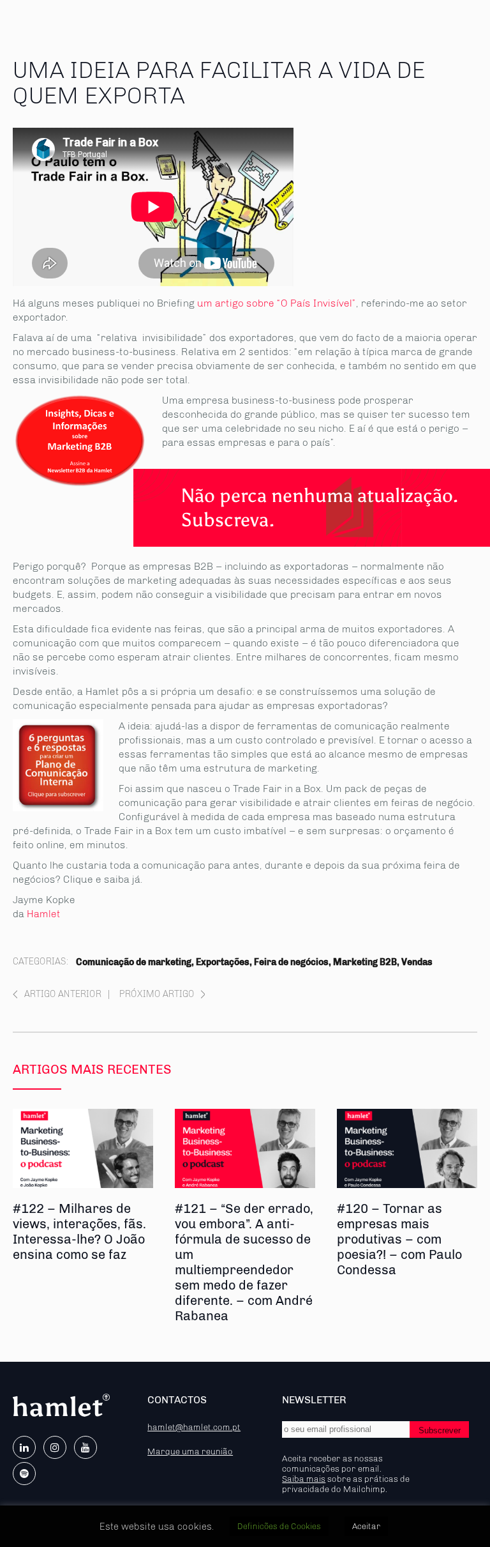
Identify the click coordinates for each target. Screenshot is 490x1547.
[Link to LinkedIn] (24, 1447)
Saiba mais (303, 1479)
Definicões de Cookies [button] (279, 1526)
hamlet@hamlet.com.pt (194, 1427)
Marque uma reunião (190, 1451)
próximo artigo (157, 994)
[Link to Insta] (54, 1447)
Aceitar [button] (366, 1526)
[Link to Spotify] (24, 1473)
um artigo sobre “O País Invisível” (276, 303)
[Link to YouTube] (85, 1447)
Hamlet (44, 914)
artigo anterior (62, 994)
